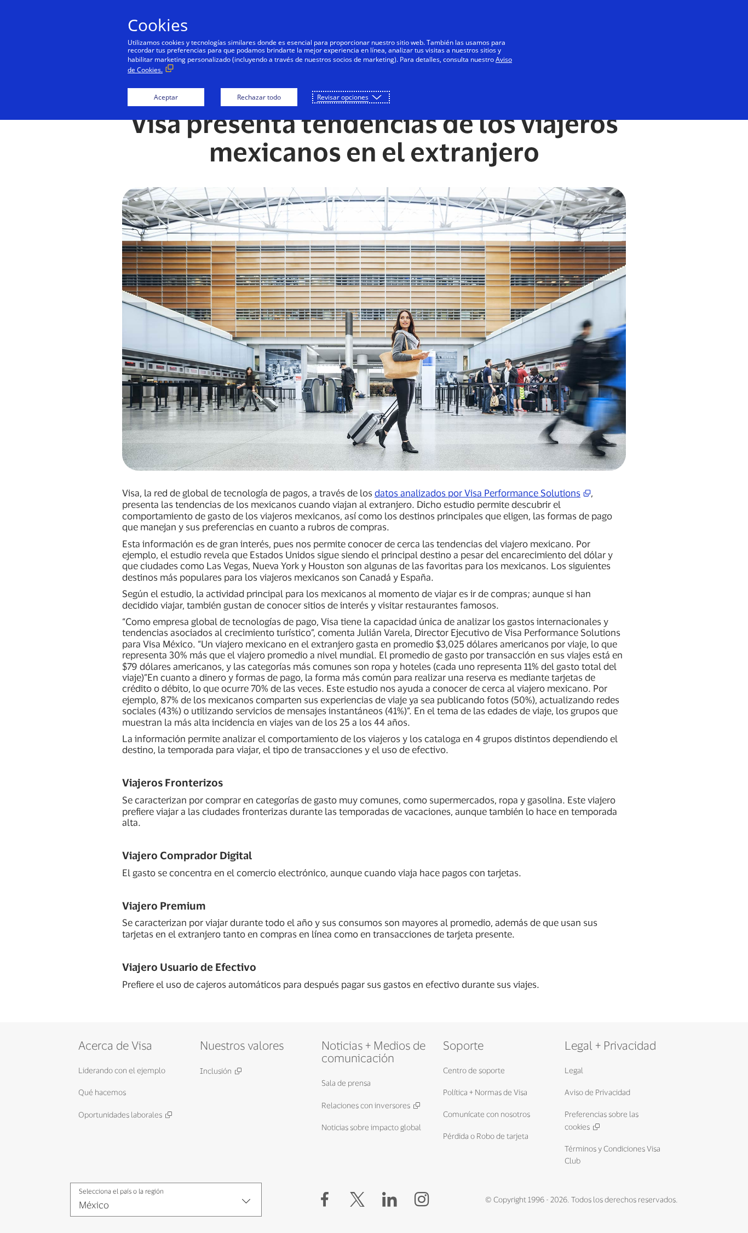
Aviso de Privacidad (597, 1092)
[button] (357, 1199)
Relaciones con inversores (365, 1105)
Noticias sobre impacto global (371, 1127)
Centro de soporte (474, 1070)
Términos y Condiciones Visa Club (612, 1154)
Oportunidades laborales (120, 1114)
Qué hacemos (102, 1092)
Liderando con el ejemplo (121, 1070)
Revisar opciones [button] (343, 97)
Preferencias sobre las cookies (601, 1120)
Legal (574, 1070)
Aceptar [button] (166, 97)
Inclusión (216, 1070)
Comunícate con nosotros (486, 1114)
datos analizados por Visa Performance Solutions (477, 492)
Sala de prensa (346, 1082)
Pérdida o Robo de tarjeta (485, 1136)
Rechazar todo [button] (259, 97)
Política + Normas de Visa (485, 1092)
